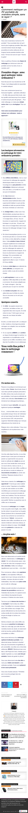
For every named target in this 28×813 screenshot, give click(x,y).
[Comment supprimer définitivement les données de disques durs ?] (4, 749)
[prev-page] (2, 754)
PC (2, 7)
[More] (21, 685)
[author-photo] (14, 709)
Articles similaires (6, 730)
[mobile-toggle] (2, 2)
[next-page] (4, 754)
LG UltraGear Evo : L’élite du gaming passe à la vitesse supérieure (16, 742)
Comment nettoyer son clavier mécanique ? (6, 695)
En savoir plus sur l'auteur (16, 730)
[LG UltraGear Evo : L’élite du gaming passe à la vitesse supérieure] (4, 742)
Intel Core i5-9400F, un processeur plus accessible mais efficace (20, 696)
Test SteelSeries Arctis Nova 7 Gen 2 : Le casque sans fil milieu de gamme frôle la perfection (17, 736)
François (4, 19)
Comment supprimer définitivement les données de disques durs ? (17, 749)
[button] (26, 2)
